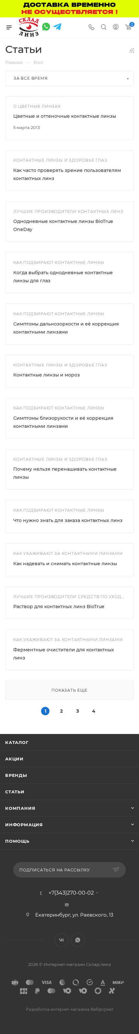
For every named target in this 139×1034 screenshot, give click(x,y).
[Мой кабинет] (116, 28)
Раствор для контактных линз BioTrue (58, 606)
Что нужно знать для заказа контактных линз (68, 520)
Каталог (17, 742)
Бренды (16, 775)
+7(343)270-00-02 (71, 893)
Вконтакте (61, 940)
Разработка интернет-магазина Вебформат (69, 1009)
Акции (14, 758)
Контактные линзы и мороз (46, 375)
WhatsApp (78, 940)
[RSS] (132, 50)
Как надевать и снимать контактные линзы (65, 564)
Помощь (17, 841)
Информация (24, 824)
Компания (20, 808)
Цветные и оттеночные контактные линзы (64, 116)
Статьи (15, 791)
